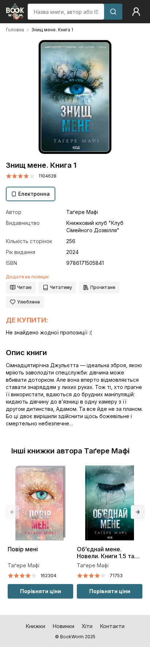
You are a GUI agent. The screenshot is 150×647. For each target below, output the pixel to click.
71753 (116, 575)
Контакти (112, 626)
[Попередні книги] (12, 512)
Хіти (87, 626)
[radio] (9, 176)
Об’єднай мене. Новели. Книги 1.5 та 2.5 (105, 553)
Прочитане (102, 287)
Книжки (35, 626)
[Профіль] (136, 12)
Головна (15, 29)
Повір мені (23, 549)
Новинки (63, 626)
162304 (48, 575)
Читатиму (61, 287)
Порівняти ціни (40, 591)
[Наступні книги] (137, 512)
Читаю (24, 287)
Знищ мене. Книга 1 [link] (52, 29)
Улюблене (28, 302)
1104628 (47, 176)
